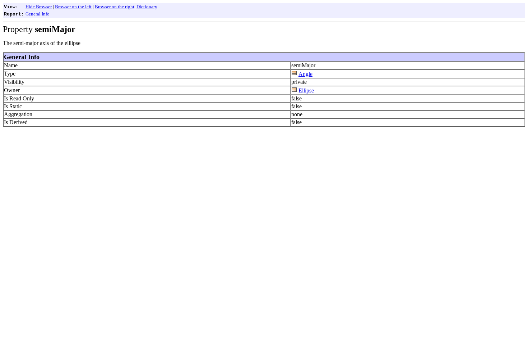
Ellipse (306, 90)
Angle (305, 74)
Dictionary (146, 6)
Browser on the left (73, 6)
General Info (38, 14)
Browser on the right (114, 6)
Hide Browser (39, 6)
